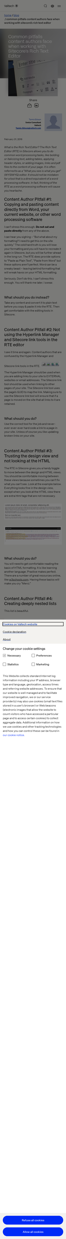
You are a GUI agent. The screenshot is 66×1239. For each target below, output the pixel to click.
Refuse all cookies (33, 1220)
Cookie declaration (14, 631)
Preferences (44, 655)
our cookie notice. (14, 735)
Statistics (13, 664)
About (7, 639)
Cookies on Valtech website (20, 624)
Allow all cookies (33, 1232)
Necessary (14, 655)
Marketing (42, 664)
